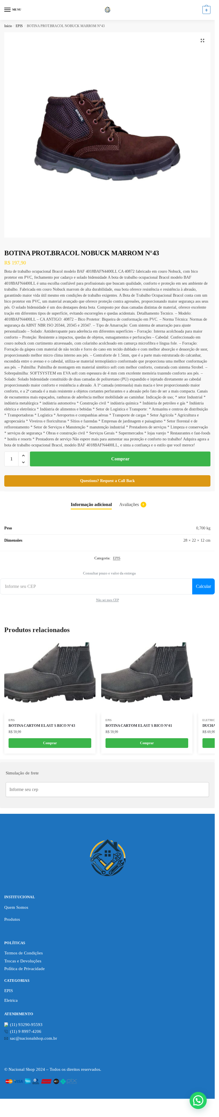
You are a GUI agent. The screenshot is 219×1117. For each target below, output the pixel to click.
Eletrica (209, 720)
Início (8, 26)
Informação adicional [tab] (91, 504)
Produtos (12, 919)
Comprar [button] (147, 743)
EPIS (19, 26)
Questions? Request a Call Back (107, 481)
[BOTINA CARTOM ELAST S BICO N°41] (146, 678)
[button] (202, 40)
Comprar (120, 458)
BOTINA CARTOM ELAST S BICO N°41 (139, 725)
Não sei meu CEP (107, 600)
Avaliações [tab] (131, 504)
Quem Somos (16, 907)
